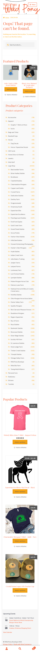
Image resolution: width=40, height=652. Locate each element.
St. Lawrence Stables (17, 343)
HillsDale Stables (16, 240)
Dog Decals (14, 143)
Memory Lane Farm (17, 285)
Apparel (10, 121)
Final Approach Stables (18, 218)
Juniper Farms (15, 263)
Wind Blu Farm (16, 365)
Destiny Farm (15, 199)
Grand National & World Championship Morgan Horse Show (21, 621)
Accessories (12, 117)
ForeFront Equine (16, 222)
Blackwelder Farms (17, 169)
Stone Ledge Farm (17, 347)
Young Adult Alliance (17, 369)
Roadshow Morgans (17, 313)
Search (20, 648)
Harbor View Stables (18, 237)
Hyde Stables (15, 251)
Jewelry (10, 158)
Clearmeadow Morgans (18, 184)
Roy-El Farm (15, 321)
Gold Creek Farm (16, 225)
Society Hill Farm (16, 339)
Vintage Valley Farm (17, 358)
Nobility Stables (16, 295)
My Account (6, 648)
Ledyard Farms (16, 266)
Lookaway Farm (16, 270)
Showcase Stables (17, 332)
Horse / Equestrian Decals (19, 147)
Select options (20, 442)
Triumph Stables (16, 354)
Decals (10, 140)
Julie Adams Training (17, 259)
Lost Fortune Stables (17, 274)
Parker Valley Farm (17, 302)
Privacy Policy (8, 644)
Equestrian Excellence (18, 214)
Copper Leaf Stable (17, 188)
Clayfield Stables (16, 181)
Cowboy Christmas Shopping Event (20, 628)
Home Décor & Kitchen (16, 154)
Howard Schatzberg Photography (22, 244)
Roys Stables (15, 324)
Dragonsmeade (16, 203)
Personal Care (12, 373)
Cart (31, 647)
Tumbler (11, 384)
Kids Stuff (11, 162)
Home (7, 17)
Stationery (11, 377)
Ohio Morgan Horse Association (21, 298)
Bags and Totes (13, 132)
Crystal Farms (15, 192)
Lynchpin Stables (16, 277)
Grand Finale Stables (17, 229)
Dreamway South (16, 207)
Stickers (11, 380)
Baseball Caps (13, 136)
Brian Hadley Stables (18, 173)
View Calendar (7, 632)
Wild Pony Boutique (10, 6)
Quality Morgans (16, 306)
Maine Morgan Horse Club (20, 281)
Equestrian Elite (16, 210)
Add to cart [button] (11, 89)
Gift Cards (11, 151)
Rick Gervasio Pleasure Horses (21, 309)
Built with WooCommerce (22, 644)
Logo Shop (11, 166)
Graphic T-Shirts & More (19, 125)
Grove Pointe (15, 233)
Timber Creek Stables (18, 350)
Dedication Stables (17, 195)
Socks (13, 128)
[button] (10, 94)
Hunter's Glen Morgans (18, 248)
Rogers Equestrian (17, 317)
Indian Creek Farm (17, 255)
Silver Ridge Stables (17, 336)
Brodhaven (14, 177)
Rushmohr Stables (17, 328)
